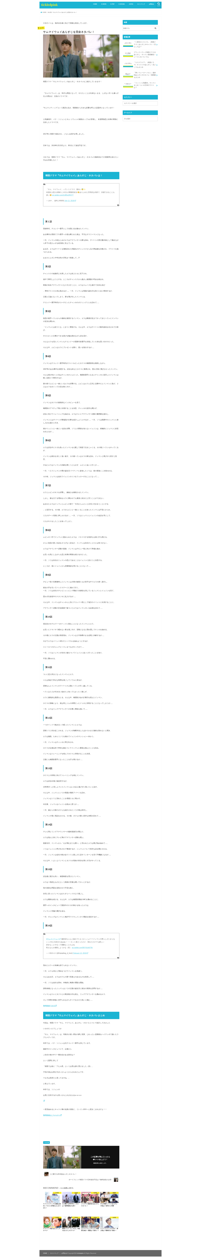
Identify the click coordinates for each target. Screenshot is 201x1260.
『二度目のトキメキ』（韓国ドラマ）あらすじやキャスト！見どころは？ (145, 44)
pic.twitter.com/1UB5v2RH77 (62, 195)
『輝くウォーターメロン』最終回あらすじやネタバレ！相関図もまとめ (145, 75)
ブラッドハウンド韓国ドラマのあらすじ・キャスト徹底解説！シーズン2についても (145, 54)
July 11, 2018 (69, 201)
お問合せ (151, 4)
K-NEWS (103, 4)
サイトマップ (141, 4)
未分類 (47, 1142)
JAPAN (131, 4)
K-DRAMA (122, 4)
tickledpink (49, 5)
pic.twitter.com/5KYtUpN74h (82, 947)
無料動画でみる (49, 1006)
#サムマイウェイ (52, 939)
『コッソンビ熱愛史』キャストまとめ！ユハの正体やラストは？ (145, 85)
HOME (95, 4)
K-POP (112, 4)
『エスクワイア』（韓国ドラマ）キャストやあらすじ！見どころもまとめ (145, 65)
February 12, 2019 (79, 953)
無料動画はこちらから (51, 1115)
